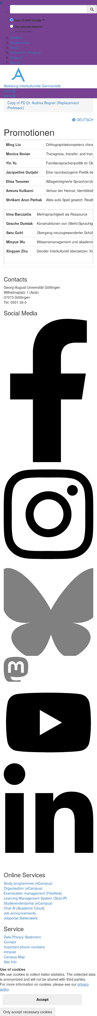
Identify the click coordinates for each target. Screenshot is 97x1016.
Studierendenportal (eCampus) (28, 903)
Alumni (15, 62)
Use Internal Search (28, 27)
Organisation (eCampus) (23, 888)
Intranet (10, 951)
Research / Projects (25, 52)
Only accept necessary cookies (27, 1011)
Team (14, 47)
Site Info (10, 961)
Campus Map (14, 956)
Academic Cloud (30, 908)
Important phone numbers (24, 946)
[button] (10, 90)
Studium (16, 37)
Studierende (19, 42)
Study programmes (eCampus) (28, 883)
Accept (42, 999)
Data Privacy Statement (22, 936)
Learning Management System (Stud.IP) (35, 898)
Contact (16, 57)
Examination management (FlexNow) (33, 893)
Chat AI (9, 908)
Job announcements (20, 913)
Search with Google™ (29, 20)
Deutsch (84, 119)
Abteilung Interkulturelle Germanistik (32, 85)
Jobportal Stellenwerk (21, 918)
